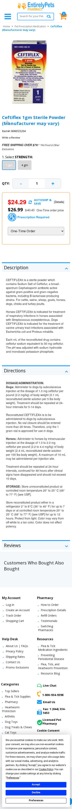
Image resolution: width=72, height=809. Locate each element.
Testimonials (49, 621)
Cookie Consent (48, 730)
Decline (36, 792)
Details (59, 202)
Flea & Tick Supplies (18, 696)
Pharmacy (11, 702)
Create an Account (18, 610)
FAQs (24, 646)
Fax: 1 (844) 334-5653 (54, 711)
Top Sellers (12, 691)
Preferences (36, 800)
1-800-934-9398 (52, 695)
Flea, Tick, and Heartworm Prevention (53, 666)
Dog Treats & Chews (18, 727)
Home (6, 26)
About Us (12, 646)
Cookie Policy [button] (46, 769)
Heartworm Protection (11, 709)
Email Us (49, 702)
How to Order (50, 605)
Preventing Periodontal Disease (51, 657)
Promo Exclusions (17, 667)
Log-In (10, 605)
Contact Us (13, 662)
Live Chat (49, 685)
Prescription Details (53, 610)
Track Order (13, 615)
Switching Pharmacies (45, 628)
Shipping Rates (15, 657)
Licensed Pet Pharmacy (52, 721)
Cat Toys (10, 732)
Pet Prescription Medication (30, 26)
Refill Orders (49, 615)
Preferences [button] (13, 777)
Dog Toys (11, 722)
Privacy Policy (14, 651)
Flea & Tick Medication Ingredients (53, 648)
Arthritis (10, 716)
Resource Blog (50, 673)
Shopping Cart (15, 621)
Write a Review (11, 137)
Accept (36, 784)
